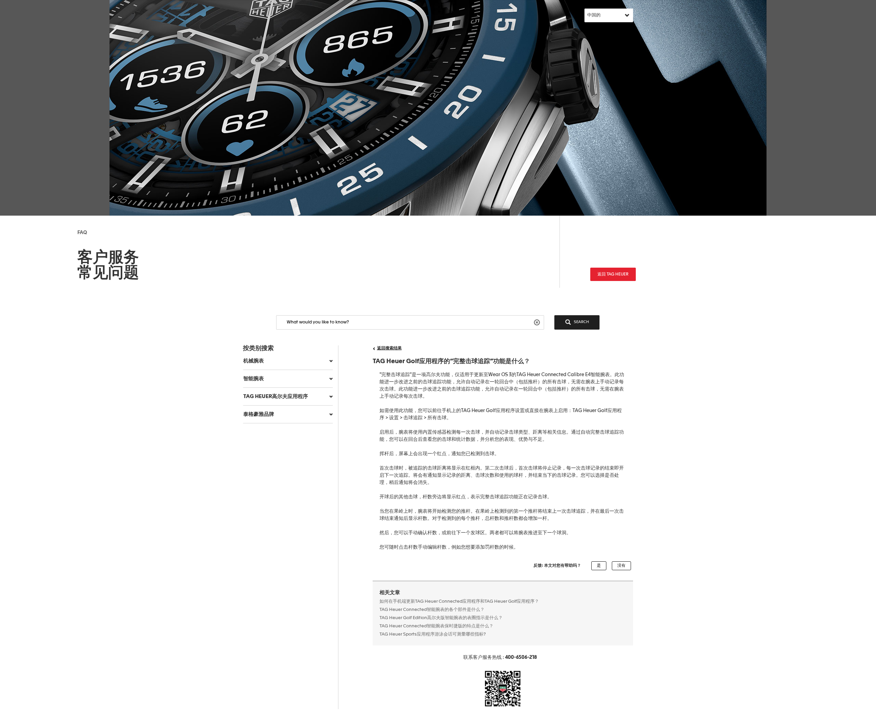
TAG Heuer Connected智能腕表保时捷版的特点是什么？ (436, 626)
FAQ (82, 232)
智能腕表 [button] (253, 378)
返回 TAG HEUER (613, 274)
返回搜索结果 (389, 348)
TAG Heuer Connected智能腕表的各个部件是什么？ (432, 610)
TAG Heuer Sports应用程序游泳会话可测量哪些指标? (433, 634)
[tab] (288, 361)
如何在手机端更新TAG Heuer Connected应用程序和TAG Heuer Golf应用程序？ (459, 601)
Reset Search (538, 322)
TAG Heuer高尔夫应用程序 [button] (275, 396)
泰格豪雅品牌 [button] (258, 414)
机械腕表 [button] (253, 360)
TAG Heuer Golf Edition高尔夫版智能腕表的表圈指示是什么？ (441, 618)
